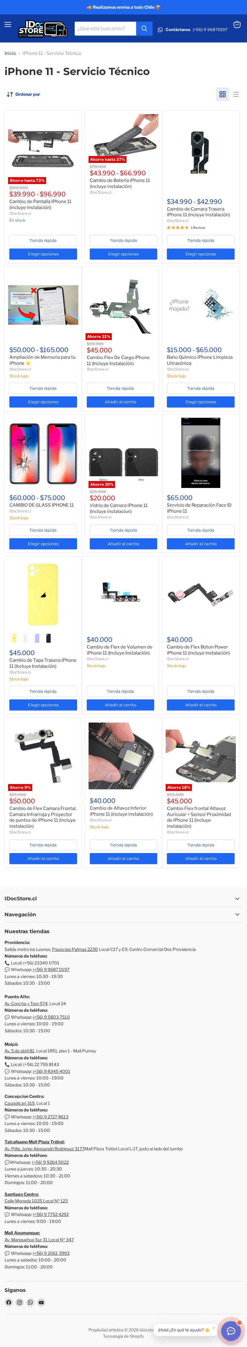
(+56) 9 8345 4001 (51, 1071)
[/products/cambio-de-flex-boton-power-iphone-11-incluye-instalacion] (201, 595)
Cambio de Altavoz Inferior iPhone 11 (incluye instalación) (121, 811)
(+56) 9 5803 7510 (51, 1017)
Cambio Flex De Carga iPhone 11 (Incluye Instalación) (118, 360)
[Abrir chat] (231, 1331)
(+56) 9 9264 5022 (50, 1162)
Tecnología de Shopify (123, 1336)
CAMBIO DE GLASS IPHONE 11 (41, 505)
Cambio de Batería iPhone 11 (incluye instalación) (120, 183)
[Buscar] (144, 29)
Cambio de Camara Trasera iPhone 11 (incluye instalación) (198, 212)
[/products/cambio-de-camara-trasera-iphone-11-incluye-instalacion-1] (201, 153)
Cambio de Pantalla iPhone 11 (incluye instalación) (40, 204)
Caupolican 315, (20, 1103)
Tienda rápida (43, 240)
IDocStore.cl (20, 213)
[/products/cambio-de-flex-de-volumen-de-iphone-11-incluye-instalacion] (121, 595)
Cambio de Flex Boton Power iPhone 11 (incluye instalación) (198, 650)
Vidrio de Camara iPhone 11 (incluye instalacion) (119, 508)
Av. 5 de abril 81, (20, 1050)
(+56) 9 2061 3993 (51, 1253)
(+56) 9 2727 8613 (50, 1116)
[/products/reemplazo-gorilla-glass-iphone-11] (43, 453)
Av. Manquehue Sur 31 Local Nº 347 (39, 1239)
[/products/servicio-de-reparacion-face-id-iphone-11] (201, 453)
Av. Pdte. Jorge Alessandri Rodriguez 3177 (44, 1148)
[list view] (235, 94)
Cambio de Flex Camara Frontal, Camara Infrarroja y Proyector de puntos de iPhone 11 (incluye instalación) (43, 817)
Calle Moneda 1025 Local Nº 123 (36, 1200)
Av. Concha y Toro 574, (26, 1003)
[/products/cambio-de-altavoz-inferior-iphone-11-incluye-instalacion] (124, 756)
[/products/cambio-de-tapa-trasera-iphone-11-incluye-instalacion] (43, 595)
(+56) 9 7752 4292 (51, 1214)
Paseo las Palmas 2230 (75, 949)
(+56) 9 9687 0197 (51, 969)
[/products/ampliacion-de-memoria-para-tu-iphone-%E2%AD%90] (43, 305)
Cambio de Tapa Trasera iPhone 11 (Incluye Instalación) (43, 663)
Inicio (10, 53)
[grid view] (222, 94)
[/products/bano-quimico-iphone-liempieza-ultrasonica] (201, 305)
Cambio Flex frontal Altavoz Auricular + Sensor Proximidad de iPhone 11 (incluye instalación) (199, 817)
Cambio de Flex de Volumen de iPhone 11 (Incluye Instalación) (119, 650)
